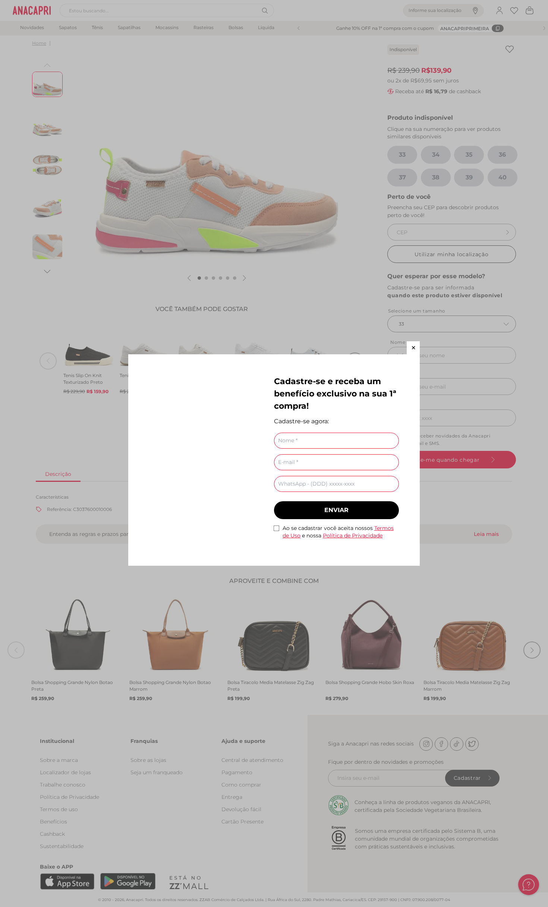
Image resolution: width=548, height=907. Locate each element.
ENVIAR (336, 510)
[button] (413, 347)
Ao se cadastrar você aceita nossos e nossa (338, 532)
